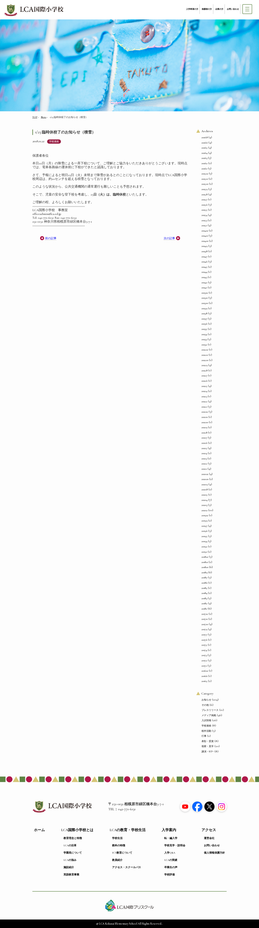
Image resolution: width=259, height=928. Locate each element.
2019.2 (204, 546)
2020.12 (205, 474)
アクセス (209, 830)
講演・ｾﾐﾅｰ (208, 751)
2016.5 (204, 681)
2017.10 (205, 624)
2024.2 (204, 282)
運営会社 (209, 838)
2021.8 (204, 432)
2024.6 (204, 261)
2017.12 (205, 614)
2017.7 (204, 634)
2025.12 (205, 173)
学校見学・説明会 (174, 845)
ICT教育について (122, 852)
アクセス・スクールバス (126, 867)
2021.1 (204, 468)
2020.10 (205, 479)
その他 (205, 705)
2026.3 (204, 158)
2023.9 (204, 308)
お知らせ (206, 699)
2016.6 (204, 676)
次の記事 (169, 238)
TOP (34, 117)
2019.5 (204, 536)
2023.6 (204, 323)
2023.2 (204, 344)
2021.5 (204, 448)
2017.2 (204, 660)
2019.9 (204, 520)
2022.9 (204, 365)
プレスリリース (210, 710)
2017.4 (204, 650)
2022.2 (204, 401)
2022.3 (204, 396)
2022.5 (204, 386)
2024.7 (204, 256)
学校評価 (169, 874)
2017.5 (204, 644)
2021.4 (204, 453)
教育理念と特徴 (73, 838)
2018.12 (205, 556)
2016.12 (205, 670)
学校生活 (117, 838)
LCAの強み (70, 860)
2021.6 (204, 443)
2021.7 (204, 437)
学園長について (73, 852)
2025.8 (204, 194)
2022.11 (205, 355)
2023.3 (204, 339)
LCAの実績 (170, 860)
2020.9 (205, 484)
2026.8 (205, 137)
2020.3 (204, 505)
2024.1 (204, 287)
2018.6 (204, 582)
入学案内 (169, 830)
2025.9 (204, 189)
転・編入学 (170, 838)
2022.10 (205, 360)
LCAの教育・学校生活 (128, 830)
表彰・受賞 (208, 741)
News (43, 117)
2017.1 (204, 665)
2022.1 (204, 406)
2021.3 (204, 458)
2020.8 (205, 489)
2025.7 (204, 199)
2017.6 (204, 639)
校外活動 (206, 730)
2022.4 (204, 391)
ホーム (39, 830)
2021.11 (205, 417)
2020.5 (204, 494)
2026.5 (204, 147)
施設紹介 (69, 867)
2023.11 (205, 297)
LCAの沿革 (70, 845)
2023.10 (205, 303)
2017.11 (205, 619)
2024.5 (204, 266)
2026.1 (204, 168)
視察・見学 (208, 746)
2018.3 (204, 598)
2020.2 (204, 510)
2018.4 (204, 593)
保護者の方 (207, 9)
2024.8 (204, 251)
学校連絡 (54, 141)
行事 (204, 736)
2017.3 (204, 655)
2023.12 (205, 292)
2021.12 (205, 411)
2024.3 (204, 277)
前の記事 (50, 238)
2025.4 (204, 215)
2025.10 (205, 184)
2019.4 (204, 541)
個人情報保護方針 (214, 852)
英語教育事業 (71, 874)
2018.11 (205, 562)
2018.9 (204, 572)
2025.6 (204, 204)
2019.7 (204, 526)
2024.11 (205, 235)
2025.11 (205, 178)
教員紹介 (117, 860)
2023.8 (204, 313)
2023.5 (204, 329)
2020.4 (204, 500)
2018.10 (205, 567)
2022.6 (204, 380)
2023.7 (204, 318)
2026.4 (204, 153)
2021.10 (205, 422)
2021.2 (204, 463)
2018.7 (204, 577)
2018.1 (204, 608)
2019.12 (205, 515)
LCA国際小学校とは (77, 830)
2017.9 (204, 629)
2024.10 (205, 241)
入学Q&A (169, 852)
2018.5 (204, 588)
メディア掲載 (209, 715)
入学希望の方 (192, 9)
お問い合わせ (233, 9)
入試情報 (206, 720)
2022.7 (204, 375)
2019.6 (204, 531)
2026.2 (204, 163)
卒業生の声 (170, 867)
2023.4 (204, 334)
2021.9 (204, 427)
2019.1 (204, 551)
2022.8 (204, 370)
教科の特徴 (118, 845)
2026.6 (205, 142)
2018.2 (204, 603)
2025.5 (204, 209)
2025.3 (204, 220)
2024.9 (204, 246)
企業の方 (219, 9)
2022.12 (205, 349)
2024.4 (204, 272)
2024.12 (205, 230)
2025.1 (204, 225)
